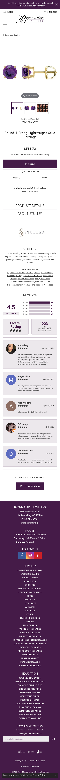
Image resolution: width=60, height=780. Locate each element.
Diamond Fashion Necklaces (22, 281)
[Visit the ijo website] (31, 752)
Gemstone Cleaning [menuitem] (30, 710)
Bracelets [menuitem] (30, 581)
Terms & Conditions (37, 761)
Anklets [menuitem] (30, 606)
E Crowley (23, 424)
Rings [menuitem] (30, 595)
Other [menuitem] (30, 614)
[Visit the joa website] (39, 752)
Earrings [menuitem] (30, 584)
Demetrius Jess (25, 450)
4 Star (25, 305)
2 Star (25, 311)
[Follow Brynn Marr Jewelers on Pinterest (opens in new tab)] (38, 555)
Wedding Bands (33, 272)
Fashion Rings (47, 272)
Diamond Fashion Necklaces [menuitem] (30, 639)
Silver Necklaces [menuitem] (30, 617)
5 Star (25, 302)
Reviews (30, 294)
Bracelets (11, 275)
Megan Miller (24, 376)
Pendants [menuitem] (30, 599)
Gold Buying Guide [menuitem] (30, 718)
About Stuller (30, 213)
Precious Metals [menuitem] (30, 699)
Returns (44, 177)
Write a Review (30, 486)
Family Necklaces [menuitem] (30, 632)
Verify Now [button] (40, 5)
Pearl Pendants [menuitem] (30, 658)
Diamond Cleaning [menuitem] (30, 707)
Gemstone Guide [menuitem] (29, 696)
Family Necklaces (42, 278)
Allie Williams (24, 402)
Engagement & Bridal (16, 272)
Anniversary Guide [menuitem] (30, 714)
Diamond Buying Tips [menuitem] (30, 685)
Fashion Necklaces (26, 278)
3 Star (25, 308)
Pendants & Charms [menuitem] (30, 592)
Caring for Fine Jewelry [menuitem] (30, 703)
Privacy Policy (20, 761)
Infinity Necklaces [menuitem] (30, 636)
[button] (8, 12)
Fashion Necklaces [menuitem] (30, 628)
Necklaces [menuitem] (30, 603)
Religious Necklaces (44, 284)
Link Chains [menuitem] (30, 625)
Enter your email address (30, 733)
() (52, 302)
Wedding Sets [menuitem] (30, 654)
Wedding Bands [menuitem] (30, 573)
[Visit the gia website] (21, 752)
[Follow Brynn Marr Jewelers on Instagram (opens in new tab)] (30, 555)
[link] (50, 12)
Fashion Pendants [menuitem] (30, 647)
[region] (30, 72)
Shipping (16, 177)
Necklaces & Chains (33, 275)
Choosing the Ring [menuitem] (30, 688)
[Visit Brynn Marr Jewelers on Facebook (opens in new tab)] (22, 555)
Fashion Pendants (23, 284)
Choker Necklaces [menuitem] (30, 665)
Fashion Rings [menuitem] (30, 577)
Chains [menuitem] (30, 621)
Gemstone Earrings (12, 35)
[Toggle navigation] (5, 25)
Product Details (30, 205)
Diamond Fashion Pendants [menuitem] (30, 643)
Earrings (19, 275)
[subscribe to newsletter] (53, 739)
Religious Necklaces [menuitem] (30, 650)
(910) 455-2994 (30, 121)
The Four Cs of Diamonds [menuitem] (30, 681)
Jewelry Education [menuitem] (30, 677)
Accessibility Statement (30, 766)
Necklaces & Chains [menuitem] (30, 588)
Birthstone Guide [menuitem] (30, 692)
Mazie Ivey (23, 345)
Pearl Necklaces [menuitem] (30, 661)
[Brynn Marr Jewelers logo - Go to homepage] (30, 19)
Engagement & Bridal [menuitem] (29, 570)
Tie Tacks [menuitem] (30, 610)
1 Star (25, 314)
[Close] (56, 4)
